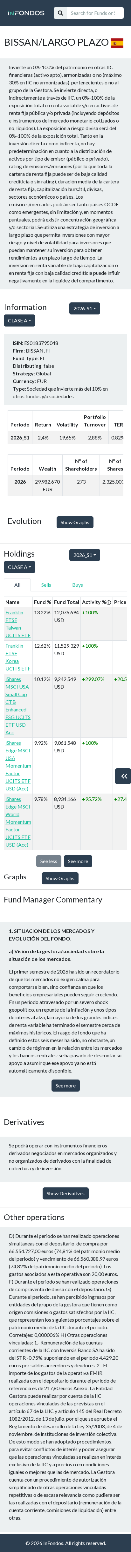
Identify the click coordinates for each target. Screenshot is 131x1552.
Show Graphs (75, 522)
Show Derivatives (66, 1193)
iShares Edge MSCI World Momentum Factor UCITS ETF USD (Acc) (18, 822)
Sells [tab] (46, 585)
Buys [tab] (77, 585)
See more (78, 861)
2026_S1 (82, 308)
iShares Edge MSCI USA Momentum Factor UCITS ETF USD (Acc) (18, 765)
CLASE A (17, 320)
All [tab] (17, 585)
